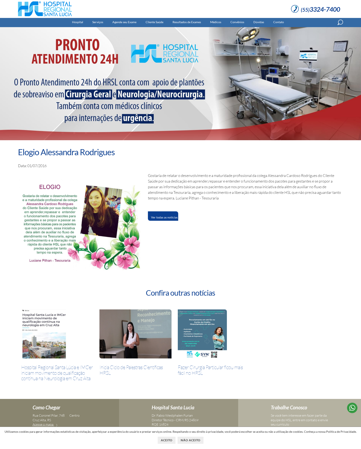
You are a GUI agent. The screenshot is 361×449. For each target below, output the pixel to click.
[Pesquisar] (340, 22)
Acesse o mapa (43, 424)
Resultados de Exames (187, 22)
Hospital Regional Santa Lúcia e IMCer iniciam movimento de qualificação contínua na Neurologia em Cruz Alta (57, 372)
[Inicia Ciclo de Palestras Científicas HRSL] (135, 334)
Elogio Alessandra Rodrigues (66, 152)
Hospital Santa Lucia (173, 407)
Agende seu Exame (124, 22)
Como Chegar (46, 407)
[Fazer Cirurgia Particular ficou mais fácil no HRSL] (202, 334)
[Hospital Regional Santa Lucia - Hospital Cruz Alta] (45, 16)
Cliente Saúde (154, 22)
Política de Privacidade (341, 431)
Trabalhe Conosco (289, 407)
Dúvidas (258, 22)
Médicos (215, 22)
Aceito (166, 440)
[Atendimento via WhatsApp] (352, 411)
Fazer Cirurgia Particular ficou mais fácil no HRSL (210, 370)
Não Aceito (190, 440)
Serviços (97, 22)
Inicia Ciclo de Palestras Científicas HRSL (131, 370)
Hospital (77, 22)
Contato (278, 22)
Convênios (237, 22)
